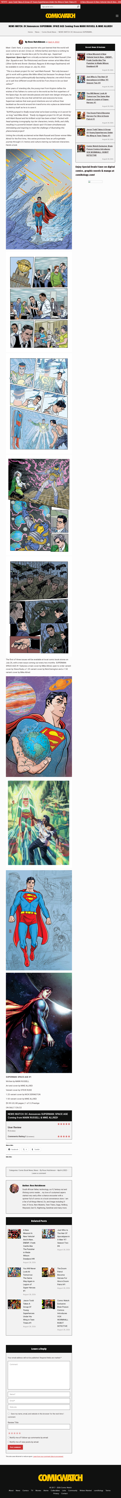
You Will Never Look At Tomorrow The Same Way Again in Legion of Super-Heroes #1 (29, 1279)
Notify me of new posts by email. (24, 1442)
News (36, 1170)
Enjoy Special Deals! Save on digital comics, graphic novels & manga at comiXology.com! (95, 170)
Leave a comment (39, 1173)
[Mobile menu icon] (117, 15)
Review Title (13, 1422)
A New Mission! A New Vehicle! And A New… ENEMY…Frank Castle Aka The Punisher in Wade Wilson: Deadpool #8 (29, 1244)
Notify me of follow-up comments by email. (29, 1437)
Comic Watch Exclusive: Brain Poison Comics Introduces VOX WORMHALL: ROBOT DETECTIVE (63, 1313)
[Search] (78, 6)
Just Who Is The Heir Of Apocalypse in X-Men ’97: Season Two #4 (63, 1238)
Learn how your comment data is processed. (48, 1456)
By (48, 1170)
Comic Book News (26, 1170)
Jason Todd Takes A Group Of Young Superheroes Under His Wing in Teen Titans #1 (28, 1311)
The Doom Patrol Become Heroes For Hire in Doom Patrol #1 (63, 1276)
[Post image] (14, 1234)
